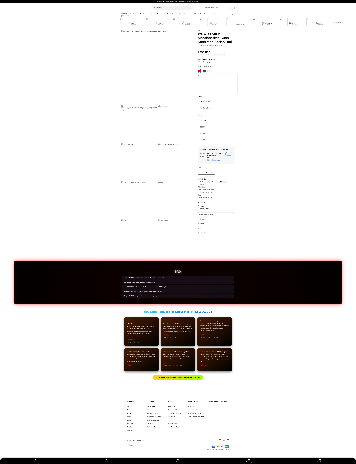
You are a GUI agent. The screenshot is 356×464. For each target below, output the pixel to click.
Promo (36, 462)
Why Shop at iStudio (195, 413)
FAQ (169, 420)
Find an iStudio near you (196, 410)
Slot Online (143, 14)
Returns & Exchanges (175, 413)
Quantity (201, 168)
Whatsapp (249, 462)
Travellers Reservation (154, 427)
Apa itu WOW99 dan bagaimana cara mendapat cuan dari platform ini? (144, 278)
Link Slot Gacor (205, 101)
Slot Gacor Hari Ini (170, 14)
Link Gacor (215, 14)
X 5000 (202, 133)
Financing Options (153, 420)
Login (107, 462)
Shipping (209, 54)
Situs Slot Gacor (155, 14)
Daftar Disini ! (195, 1)
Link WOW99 (193, 14)
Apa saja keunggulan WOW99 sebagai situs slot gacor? (139, 282)
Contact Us (171, 416)
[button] (124, 14)
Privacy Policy (172, 423)
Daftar (178, 462)
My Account (172, 406)
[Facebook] (199, 233)
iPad (128, 410)
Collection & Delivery (175, 410)
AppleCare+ (151, 406)
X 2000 (202, 139)
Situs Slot (182, 14)
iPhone (129, 413)
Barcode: (211, 45)
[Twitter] (202, 233)
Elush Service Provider (154, 416)
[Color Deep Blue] (204, 71)
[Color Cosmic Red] (199, 71)
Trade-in (150, 423)
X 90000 (203, 120)
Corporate (150, 410)
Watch (129, 416)
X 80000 (203, 127)
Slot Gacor (133, 14)
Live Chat (320, 462)
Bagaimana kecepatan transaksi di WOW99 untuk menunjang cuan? (143, 291)
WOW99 (124, 14)
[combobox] (173, 7)
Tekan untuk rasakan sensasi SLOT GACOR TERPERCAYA (178, 377)
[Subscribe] (156, 445)
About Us (191, 406)
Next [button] (234, 2)
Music (129, 420)
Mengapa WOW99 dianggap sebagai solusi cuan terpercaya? (141, 296)
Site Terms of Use (174, 427)
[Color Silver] (208, 71)
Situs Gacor (204, 14)
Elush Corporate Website (196, 416)
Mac (128, 406)
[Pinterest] (205, 233)
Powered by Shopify (223, 449)
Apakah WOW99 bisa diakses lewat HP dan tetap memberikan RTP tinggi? (145, 287)
